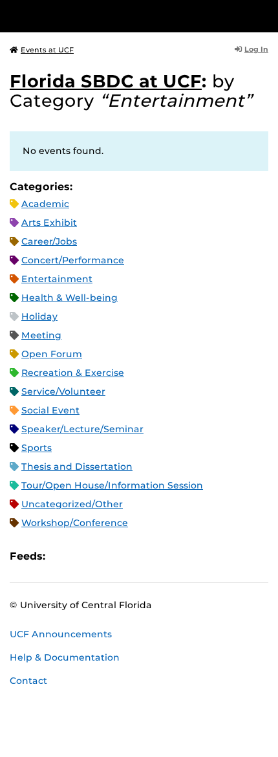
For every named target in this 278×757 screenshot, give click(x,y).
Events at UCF (47, 49)
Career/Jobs (49, 241)
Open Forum (51, 354)
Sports (36, 448)
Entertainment (56, 279)
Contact (28, 680)
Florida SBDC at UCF (106, 81)
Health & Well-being (69, 297)
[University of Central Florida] (98, 16)
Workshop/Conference (74, 523)
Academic (45, 204)
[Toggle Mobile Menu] (265, 15)
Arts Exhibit (49, 222)
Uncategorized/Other (72, 504)
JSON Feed (150, 556)
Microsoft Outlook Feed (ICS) (84, 556)
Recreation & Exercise (72, 372)
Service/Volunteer (63, 391)
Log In (256, 49)
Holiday (39, 316)
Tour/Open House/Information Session (112, 485)
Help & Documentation (65, 657)
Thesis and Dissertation (77, 466)
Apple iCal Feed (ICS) (62, 556)
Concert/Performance (72, 260)
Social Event (50, 410)
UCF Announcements (61, 634)
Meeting (41, 335)
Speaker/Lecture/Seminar (82, 429)
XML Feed (128, 556)
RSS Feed (106, 556)
